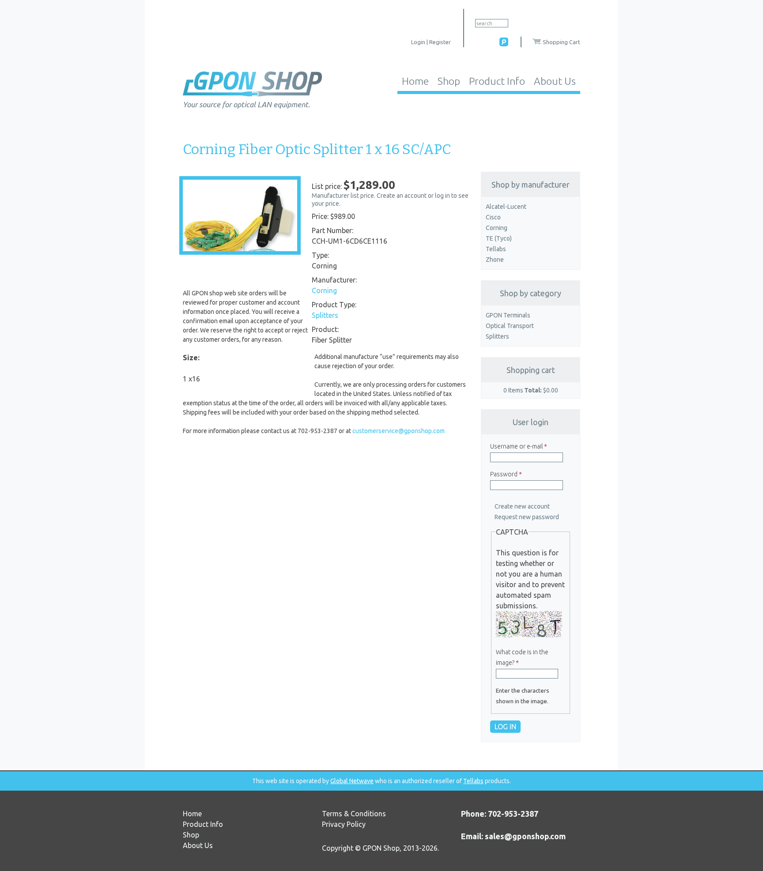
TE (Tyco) (499, 238)
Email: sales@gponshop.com (513, 836)
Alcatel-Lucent (506, 206)
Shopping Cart (561, 42)
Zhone (495, 259)
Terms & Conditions (354, 814)
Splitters (325, 315)
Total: (533, 390)
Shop (449, 81)
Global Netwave (352, 780)
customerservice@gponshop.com (398, 430)
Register (440, 42)
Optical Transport (510, 325)
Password (506, 474)
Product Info (497, 81)
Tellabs (496, 249)
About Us (555, 81)
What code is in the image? (522, 657)
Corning (324, 290)
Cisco (493, 217)
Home (415, 81)
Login (418, 42)
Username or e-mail (518, 446)
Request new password (527, 516)
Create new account (522, 506)
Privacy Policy (344, 824)
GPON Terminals (508, 315)
